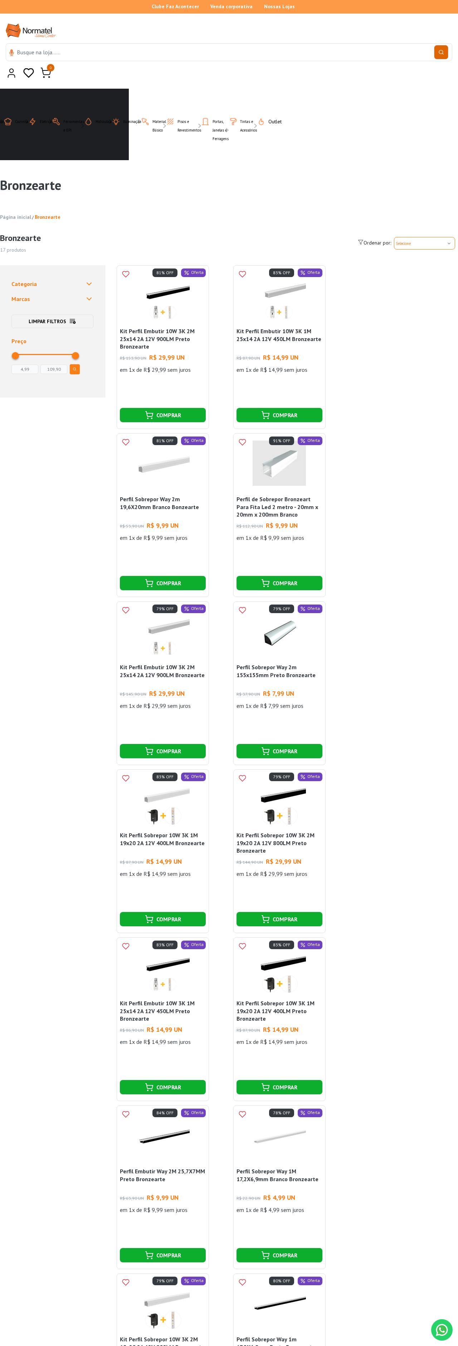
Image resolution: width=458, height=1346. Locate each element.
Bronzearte (47, 199)
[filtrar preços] (74, 351)
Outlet (270, 104)
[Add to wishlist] (125, 256)
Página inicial (15, 199)
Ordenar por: (377, 225)
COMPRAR (168, 397)
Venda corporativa (231, 6)
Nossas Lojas (279, 6)
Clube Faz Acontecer (175, 6)
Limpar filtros (47, 304)
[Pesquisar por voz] (11, 53)
